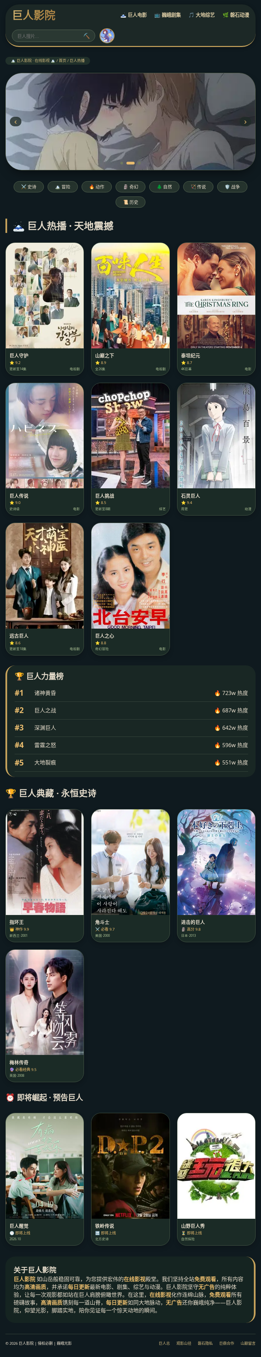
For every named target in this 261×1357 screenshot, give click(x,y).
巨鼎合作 (226, 1343)
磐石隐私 (205, 1343)
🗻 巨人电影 (133, 15)
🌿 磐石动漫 (236, 15)
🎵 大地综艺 (201, 15)
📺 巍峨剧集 (167, 15)
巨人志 (164, 1343)
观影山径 (183, 1343)
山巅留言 (248, 1343)
